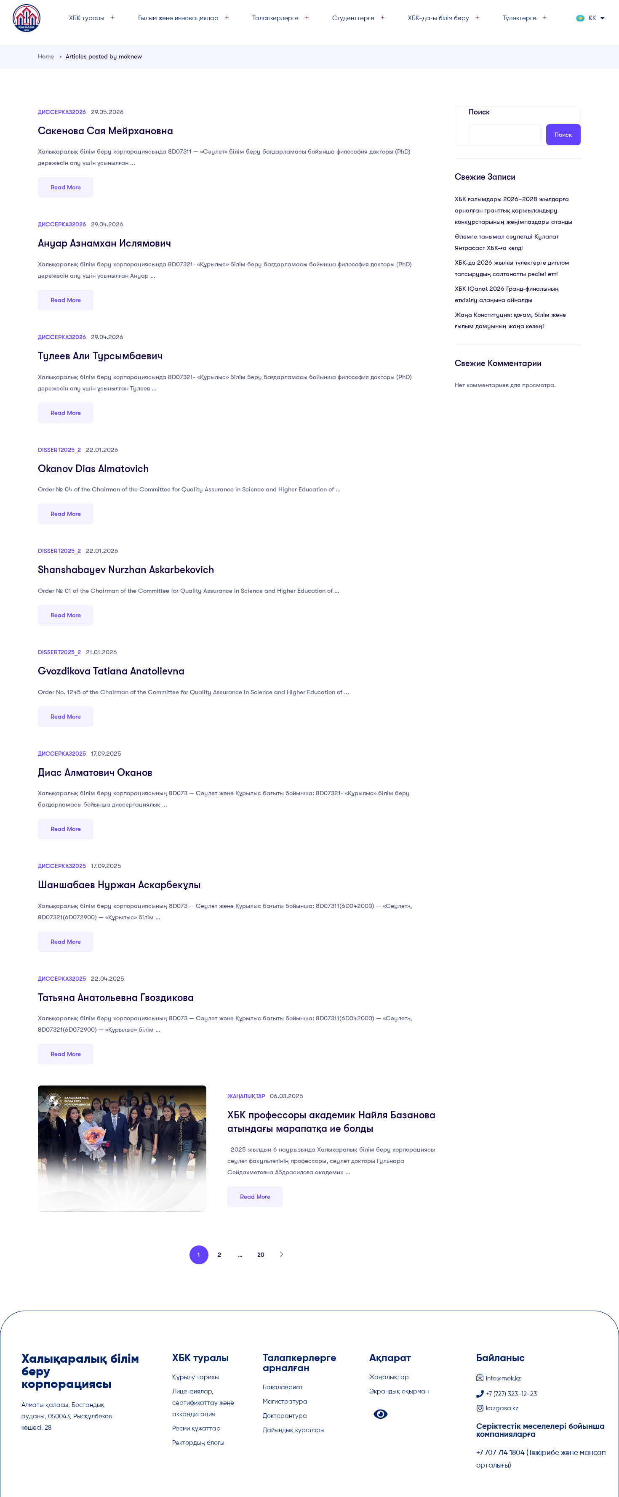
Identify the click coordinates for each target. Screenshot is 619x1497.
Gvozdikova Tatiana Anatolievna (111, 671)
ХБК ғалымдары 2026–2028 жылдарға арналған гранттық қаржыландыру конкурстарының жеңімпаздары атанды (513, 210)
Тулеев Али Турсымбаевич (100, 356)
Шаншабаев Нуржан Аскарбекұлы (119, 885)
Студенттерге (353, 18)
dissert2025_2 (59, 449)
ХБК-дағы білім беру (438, 18)
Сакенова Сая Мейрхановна (105, 131)
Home (46, 56)
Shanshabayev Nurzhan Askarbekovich (126, 570)
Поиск (479, 112)
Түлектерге (519, 18)
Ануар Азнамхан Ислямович (104, 243)
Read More (66, 187)
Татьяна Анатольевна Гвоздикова (116, 997)
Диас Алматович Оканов (95, 772)
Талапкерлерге (275, 18)
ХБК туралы (86, 18)
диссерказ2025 (62, 753)
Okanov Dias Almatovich (93, 469)
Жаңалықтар (246, 1096)
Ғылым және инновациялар (178, 18)
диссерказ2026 (62, 112)
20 (260, 1254)
